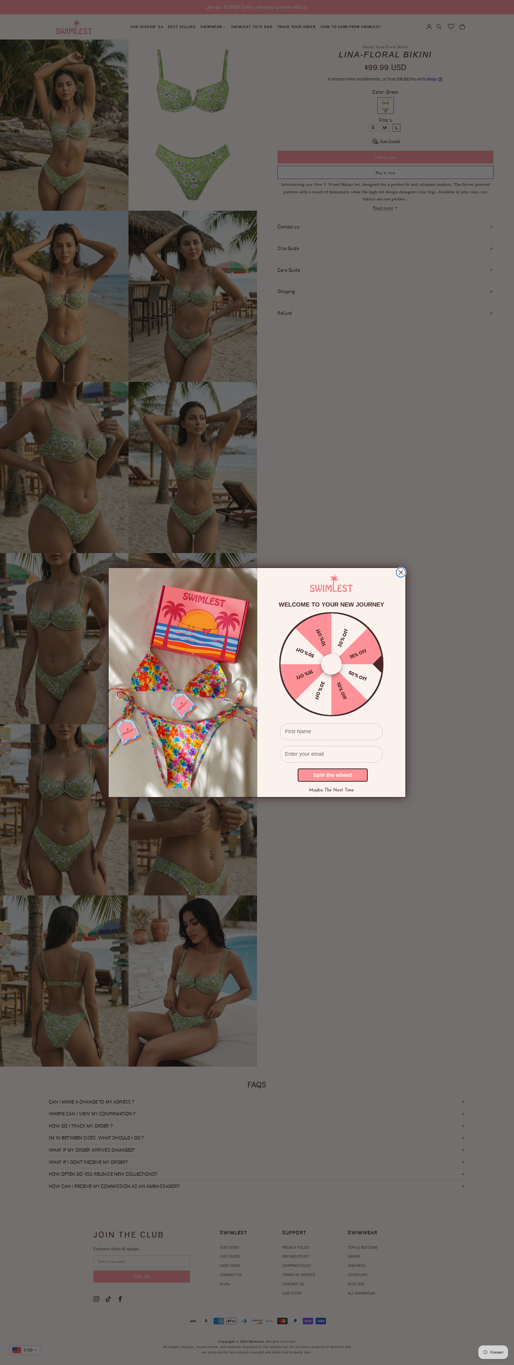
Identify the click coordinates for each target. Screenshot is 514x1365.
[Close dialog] (401, 572)
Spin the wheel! (332, 775)
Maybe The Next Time (331, 790)
